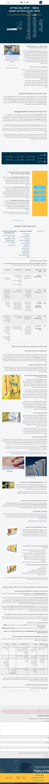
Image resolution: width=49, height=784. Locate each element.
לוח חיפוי (12, 711)
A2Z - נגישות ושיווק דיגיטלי (8, 778)
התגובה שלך (46, 721)
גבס (26, 710)
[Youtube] (21, 2)
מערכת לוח (13, 713)
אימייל (47, 742)
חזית (32, 711)
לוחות (2, 711)
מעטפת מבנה (23, 713)
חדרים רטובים (45, 711)
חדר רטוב (4, 710)
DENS (38, 710)
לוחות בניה (46, 713)
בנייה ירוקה (31, 710)
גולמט (18, 710)
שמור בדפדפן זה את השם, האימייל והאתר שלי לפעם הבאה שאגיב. (33, 753)
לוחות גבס (34, 713)
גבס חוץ (23, 710)
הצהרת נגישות (24, 778)
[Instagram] (24, 2)
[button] (8, 2)
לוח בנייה (21, 711)
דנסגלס (10, 710)
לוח (30, 711)
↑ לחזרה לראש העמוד (18, 220)
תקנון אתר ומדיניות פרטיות (18, 778)
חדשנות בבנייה (38, 711)
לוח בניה (26, 711)
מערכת (18, 713)
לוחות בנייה (40, 713)
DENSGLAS (44, 710)
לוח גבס (17, 711)
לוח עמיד (6, 711)
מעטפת (29, 713)
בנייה (35, 710)
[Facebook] (27, 2)
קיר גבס (8, 713)
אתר (48, 747)
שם (48, 737)
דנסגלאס (14, 710)
